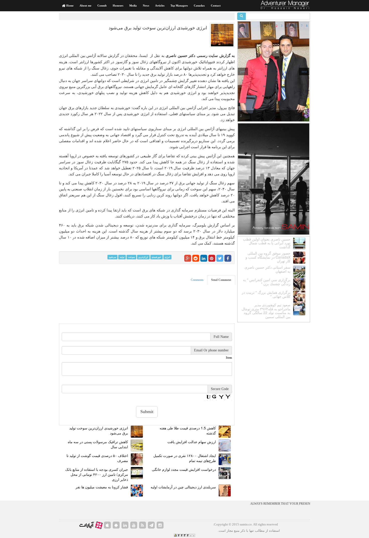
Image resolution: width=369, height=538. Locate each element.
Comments (197, 280)
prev (242, 71)
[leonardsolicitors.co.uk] (143, 525)
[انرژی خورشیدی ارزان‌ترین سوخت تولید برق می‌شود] (222, 35)
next (304, 71)
